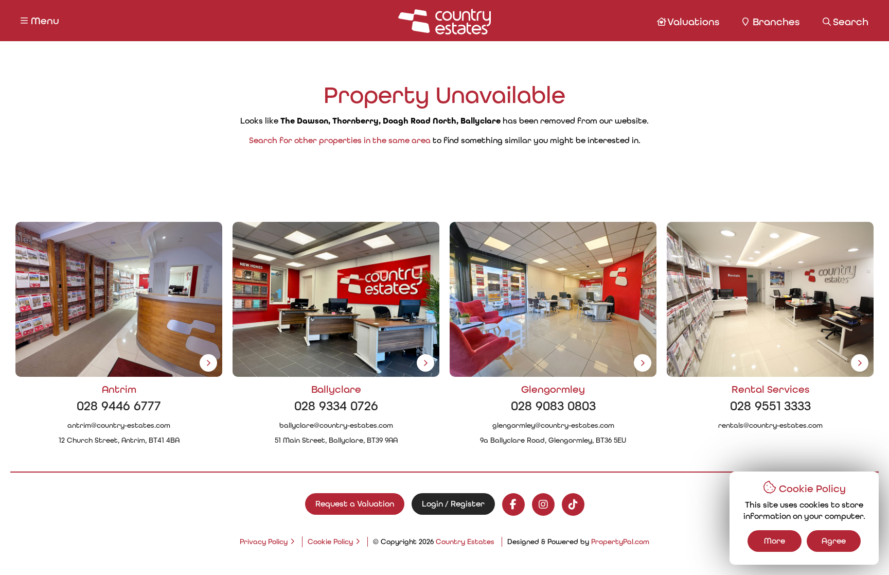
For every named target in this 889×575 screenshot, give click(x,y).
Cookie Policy (330, 541)
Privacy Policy (264, 541)
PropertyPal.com (620, 541)
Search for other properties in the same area (340, 140)
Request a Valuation (354, 504)
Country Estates (465, 541)
